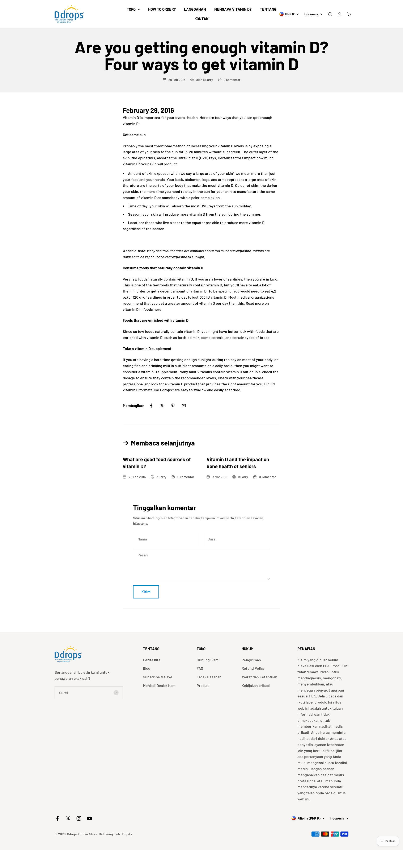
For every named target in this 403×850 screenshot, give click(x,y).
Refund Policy (253, 668)
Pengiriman (251, 660)
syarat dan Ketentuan (259, 677)
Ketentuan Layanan (248, 518)
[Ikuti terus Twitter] (68, 818)
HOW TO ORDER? (162, 9)
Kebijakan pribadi (256, 685)
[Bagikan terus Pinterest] (173, 405)
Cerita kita (151, 660)
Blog (146, 668)
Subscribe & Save (157, 677)
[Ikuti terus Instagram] (79, 818)
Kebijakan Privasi (212, 518)
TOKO (131, 9)
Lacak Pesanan (209, 677)
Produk (203, 685)
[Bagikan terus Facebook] (151, 405)
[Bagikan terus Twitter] (162, 405)
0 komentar (232, 80)
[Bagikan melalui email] (184, 405)
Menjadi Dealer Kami (160, 685)
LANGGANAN (195, 9)
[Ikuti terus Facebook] (57, 818)
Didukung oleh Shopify (115, 834)
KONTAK (201, 18)
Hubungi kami (208, 660)
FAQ (200, 668)
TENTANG (268, 9)
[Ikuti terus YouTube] (89, 818)
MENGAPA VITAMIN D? (232, 9)
